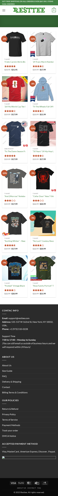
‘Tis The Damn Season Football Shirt (20, 151)
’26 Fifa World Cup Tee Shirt (16, 107)
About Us (6, 365)
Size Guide (7, 370)
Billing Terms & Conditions (15, 392)
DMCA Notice (9, 436)
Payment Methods (11, 425)
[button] (3, 10)
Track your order (10, 430)
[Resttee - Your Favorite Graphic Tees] (29, 10)
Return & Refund (10, 408)
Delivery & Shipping (11, 381)
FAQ (4, 376)
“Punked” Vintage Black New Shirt (19, 286)
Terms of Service (10, 419)
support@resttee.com (18, 318)
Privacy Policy (9, 414)
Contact (6, 387)
